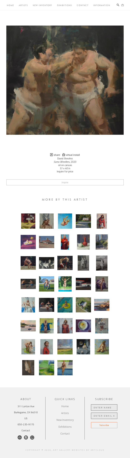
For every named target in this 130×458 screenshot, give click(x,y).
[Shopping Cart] (122, 5)
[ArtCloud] (20, 437)
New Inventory (65, 420)
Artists (65, 413)
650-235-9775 (26, 424)
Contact (26, 430)
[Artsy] (32, 437)
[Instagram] (26, 437)
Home (65, 406)
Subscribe (104, 425)
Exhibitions (65, 426)
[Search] (118, 5)
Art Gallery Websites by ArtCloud (78, 449)
